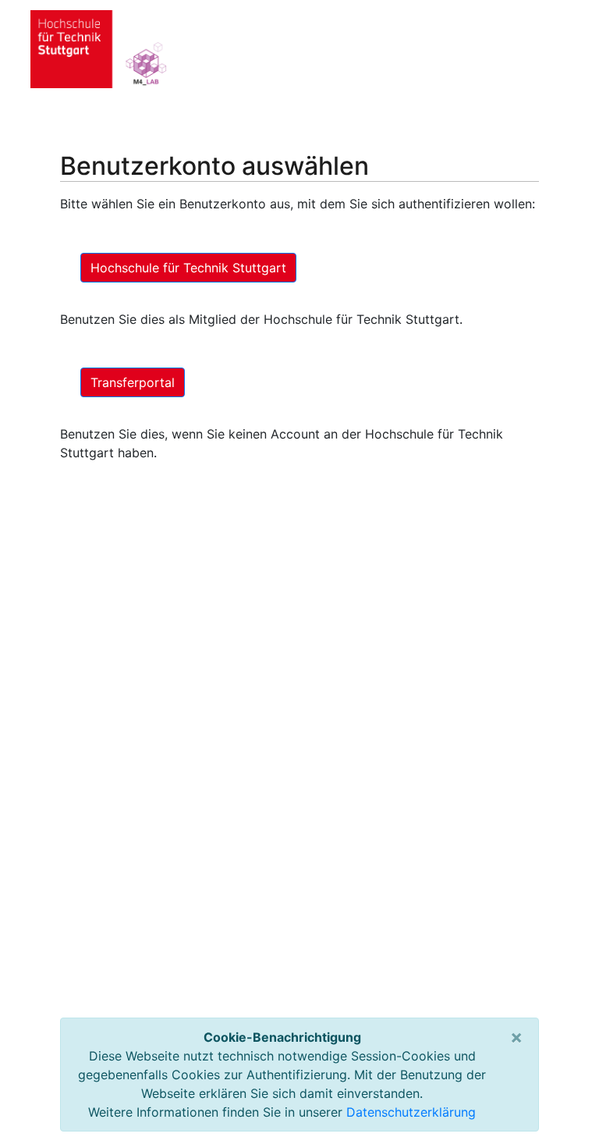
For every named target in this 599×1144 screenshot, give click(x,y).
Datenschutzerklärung (411, 1112)
